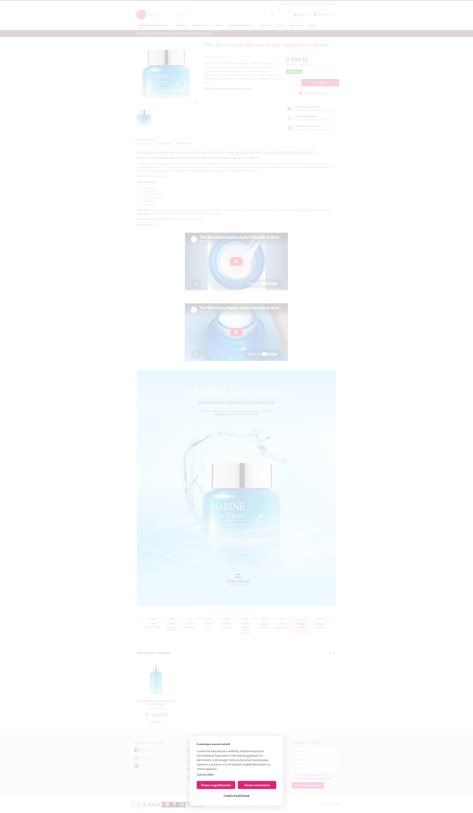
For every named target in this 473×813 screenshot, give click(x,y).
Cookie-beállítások (236, 795)
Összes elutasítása (257, 785)
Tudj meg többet (205, 774)
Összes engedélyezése (216, 785)
